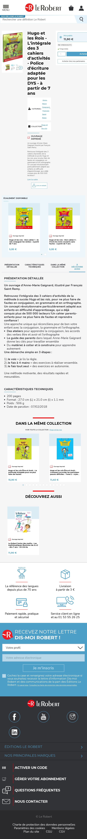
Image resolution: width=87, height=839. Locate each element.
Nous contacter (31, 801)
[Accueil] (43, 7)
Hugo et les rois (56, 430)
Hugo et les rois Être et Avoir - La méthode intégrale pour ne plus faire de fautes (22, 472)
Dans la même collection (58, 266)
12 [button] (60, 485)
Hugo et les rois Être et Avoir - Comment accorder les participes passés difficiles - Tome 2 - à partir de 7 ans (65, 472)
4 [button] (33, 485)
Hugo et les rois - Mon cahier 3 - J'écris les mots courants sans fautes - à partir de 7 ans (63, 242)
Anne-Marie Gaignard (46, 103)
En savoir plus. (23, 685)
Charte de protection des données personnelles (43, 825)
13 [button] (64, 485)
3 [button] (30, 485)
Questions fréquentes (37, 790)
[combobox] (43, 647)
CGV (62, 832)
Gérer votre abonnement (40, 779)
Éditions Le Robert (23, 747)
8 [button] (47, 485)
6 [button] (40, 485)
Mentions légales (63, 828)
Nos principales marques (30, 755)
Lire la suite (32, 179)
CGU (49, 832)
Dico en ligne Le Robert (12, 16)
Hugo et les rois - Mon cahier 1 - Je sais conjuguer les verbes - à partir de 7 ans (24, 242)
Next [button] (21, 68)
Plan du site (31, 832)
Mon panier (71, 8)
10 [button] (54, 485)
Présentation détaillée (12, 266)
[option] (8, 67)
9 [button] (50, 485)
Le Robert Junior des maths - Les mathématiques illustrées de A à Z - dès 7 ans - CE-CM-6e (23, 545)
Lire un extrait (41, 185)
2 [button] (45, 254)
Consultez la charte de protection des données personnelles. (53, 685)
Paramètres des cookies (29, 828)
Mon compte (81, 8)
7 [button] (43, 485)
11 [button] (57, 485)
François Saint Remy (45, 114)
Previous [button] (4, 68)
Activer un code (31, 768)
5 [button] (37, 485)
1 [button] (41, 254)
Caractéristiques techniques (34, 266)
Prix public (68, 36)
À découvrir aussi (77, 267)
